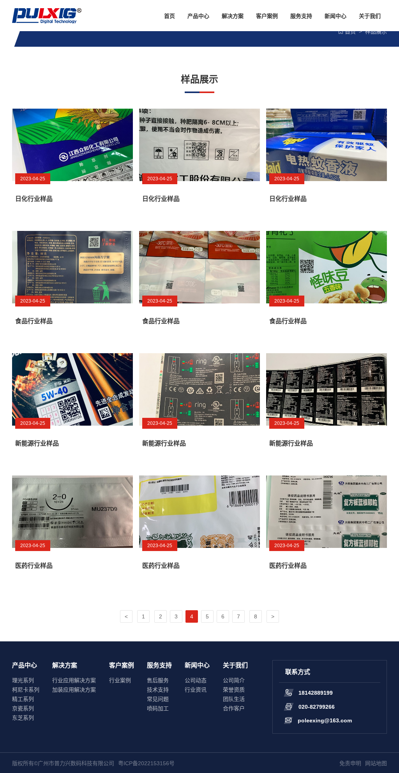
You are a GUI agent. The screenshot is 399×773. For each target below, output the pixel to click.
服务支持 (301, 16)
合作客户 (234, 708)
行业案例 (120, 680)
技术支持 (158, 690)
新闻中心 (335, 16)
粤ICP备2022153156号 (146, 763)
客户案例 (267, 16)
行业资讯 (196, 690)
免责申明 (350, 763)
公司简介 (234, 680)
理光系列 (23, 680)
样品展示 (376, 31)
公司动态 (196, 680)
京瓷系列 (23, 708)
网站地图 (376, 763)
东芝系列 (23, 718)
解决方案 (233, 16)
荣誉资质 (234, 690)
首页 (169, 16)
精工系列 (23, 699)
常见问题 (158, 699)
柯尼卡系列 (25, 690)
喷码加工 (158, 708)
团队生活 (234, 699)
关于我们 (370, 16)
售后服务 (158, 680)
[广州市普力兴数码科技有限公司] (46, 15)
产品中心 (198, 16)
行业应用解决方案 (74, 680)
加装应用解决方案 (74, 690)
